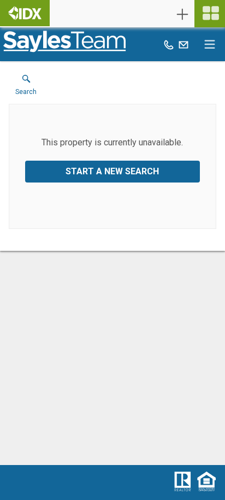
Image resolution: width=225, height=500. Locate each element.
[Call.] (168, 44)
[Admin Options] (182, 14)
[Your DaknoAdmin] (25, 13)
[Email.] (183, 44)
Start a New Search (112, 171)
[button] (26, 87)
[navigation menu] (209, 13)
